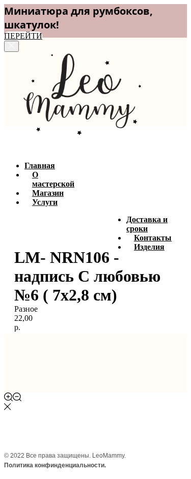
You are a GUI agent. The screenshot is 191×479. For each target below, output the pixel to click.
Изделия (149, 247)
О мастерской (53, 179)
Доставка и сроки (147, 224)
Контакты (153, 237)
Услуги (45, 202)
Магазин (48, 193)
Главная (39, 165)
